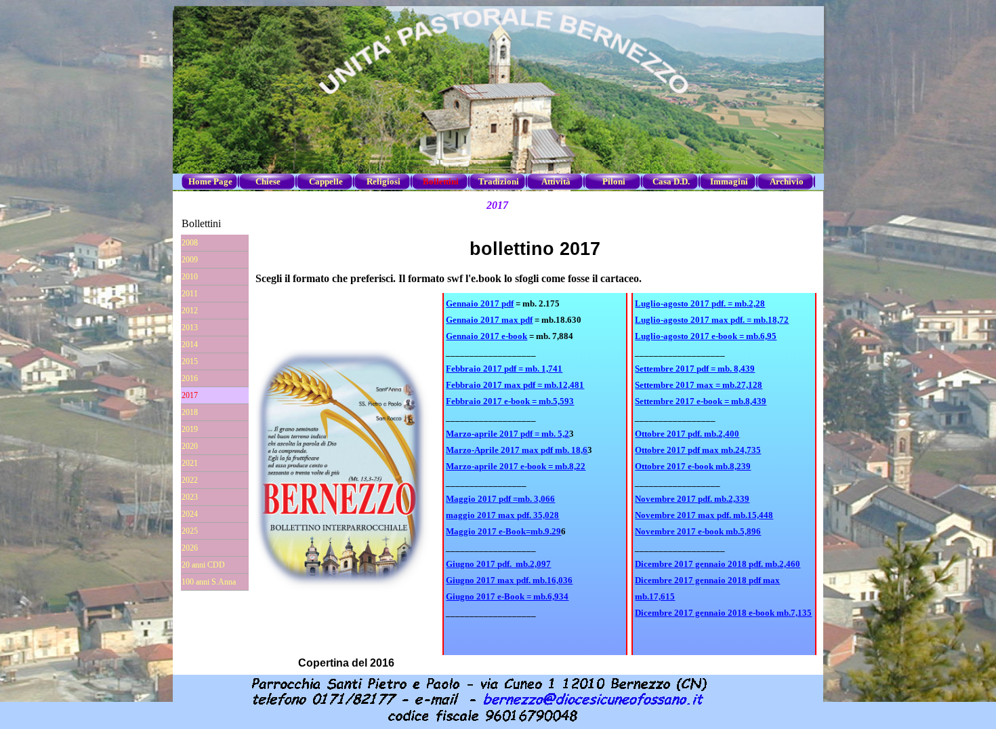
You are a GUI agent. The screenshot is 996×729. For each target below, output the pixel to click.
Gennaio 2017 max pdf (489, 320)
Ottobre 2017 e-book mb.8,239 (693, 466)
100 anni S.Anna (209, 582)
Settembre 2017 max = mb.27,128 (698, 385)
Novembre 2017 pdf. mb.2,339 (692, 499)
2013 (190, 327)
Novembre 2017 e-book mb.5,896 (698, 531)
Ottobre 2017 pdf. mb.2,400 (687, 434)
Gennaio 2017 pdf (480, 303)
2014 (190, 344)
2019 (190, 429)
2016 (190, 378)
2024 (190, 514)
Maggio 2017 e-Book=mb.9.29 (503, 531)
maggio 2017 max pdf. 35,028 (502, 515)
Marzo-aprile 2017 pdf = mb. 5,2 (507, 434)
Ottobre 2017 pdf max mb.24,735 (698, 450)
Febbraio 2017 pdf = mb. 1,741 (504, 368)
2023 (190, 497)
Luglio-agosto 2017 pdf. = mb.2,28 (700, 303)
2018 (190, 412)
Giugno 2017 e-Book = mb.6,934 (507, 596)
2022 (190, 480)
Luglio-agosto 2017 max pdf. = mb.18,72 (712, 320)
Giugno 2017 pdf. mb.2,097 (498, 564)
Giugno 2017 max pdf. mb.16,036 (509, 580)
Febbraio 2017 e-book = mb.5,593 (510, 401)
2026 (190, 548)
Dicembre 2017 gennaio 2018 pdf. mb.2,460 (717, 564)
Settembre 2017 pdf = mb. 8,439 (695, 368)
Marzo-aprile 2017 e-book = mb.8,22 (515, 466)
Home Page (210, 181)
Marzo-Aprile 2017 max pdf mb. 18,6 (516, 450)
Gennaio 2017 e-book (486, 336)
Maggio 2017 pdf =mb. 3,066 (500, 499)
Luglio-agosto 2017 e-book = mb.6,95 (705, 336)
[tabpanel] (535, 474)
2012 (190, 310)
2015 (190, 361)
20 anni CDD (203, 565)
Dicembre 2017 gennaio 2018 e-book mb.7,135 (723, 613)
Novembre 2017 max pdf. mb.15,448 (704, 515)
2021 (190, 463)
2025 (190, 531)
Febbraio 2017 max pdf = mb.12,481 (515, 385)
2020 (190, 446)
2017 (190, 395)
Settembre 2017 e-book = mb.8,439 (700, 401)
